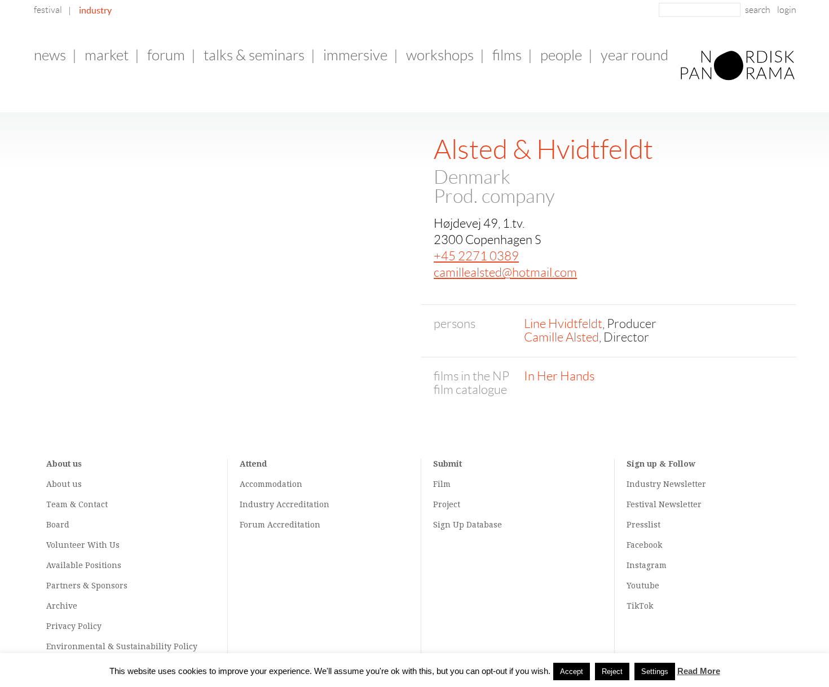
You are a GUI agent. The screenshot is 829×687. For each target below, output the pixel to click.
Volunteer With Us (83, 544)
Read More (698, 671)
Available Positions (83, 565)
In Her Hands (559, 376)
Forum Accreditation (280, 524)
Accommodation (271, 484)
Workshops (440, 55)
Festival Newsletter (664, 504)
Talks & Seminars (254, 55)
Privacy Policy (74, 626)
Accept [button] (571, 671)
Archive (61, 605)
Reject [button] (612, 671)
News (50, 55)
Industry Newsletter (666, 484)
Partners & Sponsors (86, 585)
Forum (166, 55)
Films (507, 55)
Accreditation (302, 504)
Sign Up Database (467, 524)
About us (64, 484)
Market (107, 55)
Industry (95, 10)
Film (442, 484)
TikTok (640, 605)
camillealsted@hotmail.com (505, 272)
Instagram (647, 565)
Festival (48, 10)
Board (57, 524)
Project (446, 504)
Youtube (643, 585)
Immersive (355, 55)
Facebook (644, 544)
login (786, 10)
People (561, 55)
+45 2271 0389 (476, 256)
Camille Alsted (561, 337)
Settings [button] (654, 671)
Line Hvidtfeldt (563, 324)
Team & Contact (77, 504)
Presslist (643, 524)
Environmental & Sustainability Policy (121, 646)
